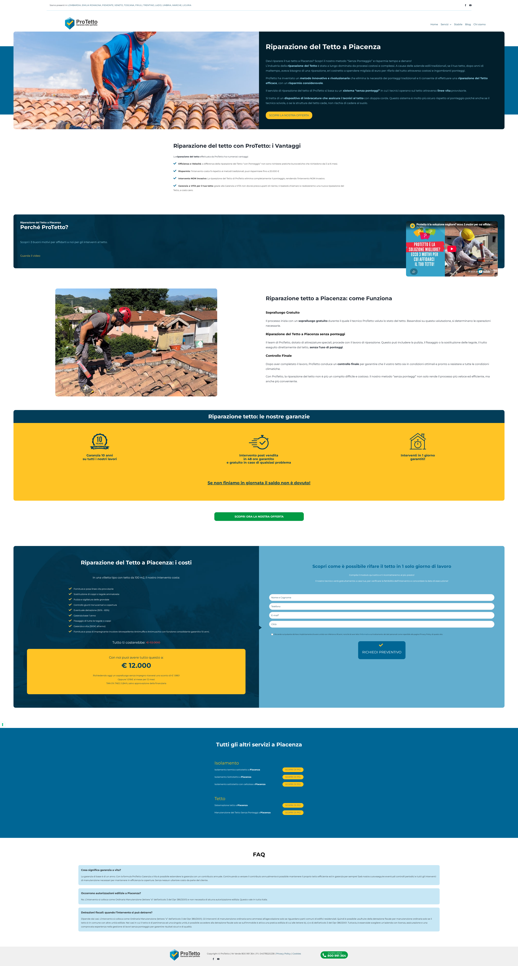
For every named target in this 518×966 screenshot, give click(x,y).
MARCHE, (177, 5)
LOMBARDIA (74, 5)
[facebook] (465, 5)
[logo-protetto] (81, 18)
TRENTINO (148, 5)
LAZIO (158, 5)
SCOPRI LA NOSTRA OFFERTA (289, 115)
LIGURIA (187, 5)
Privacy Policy (283, 953)
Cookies (296, 953)
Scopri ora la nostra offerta (259, 516)
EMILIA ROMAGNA (91, 5)
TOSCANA (129, 5)
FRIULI (138, 5)
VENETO (118, 5)
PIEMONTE (107, 5)
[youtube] (470, 5)
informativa (365, 634)
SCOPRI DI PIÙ (293, 769)
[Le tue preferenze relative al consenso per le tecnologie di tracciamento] (2, 724)
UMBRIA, (167, 5)
